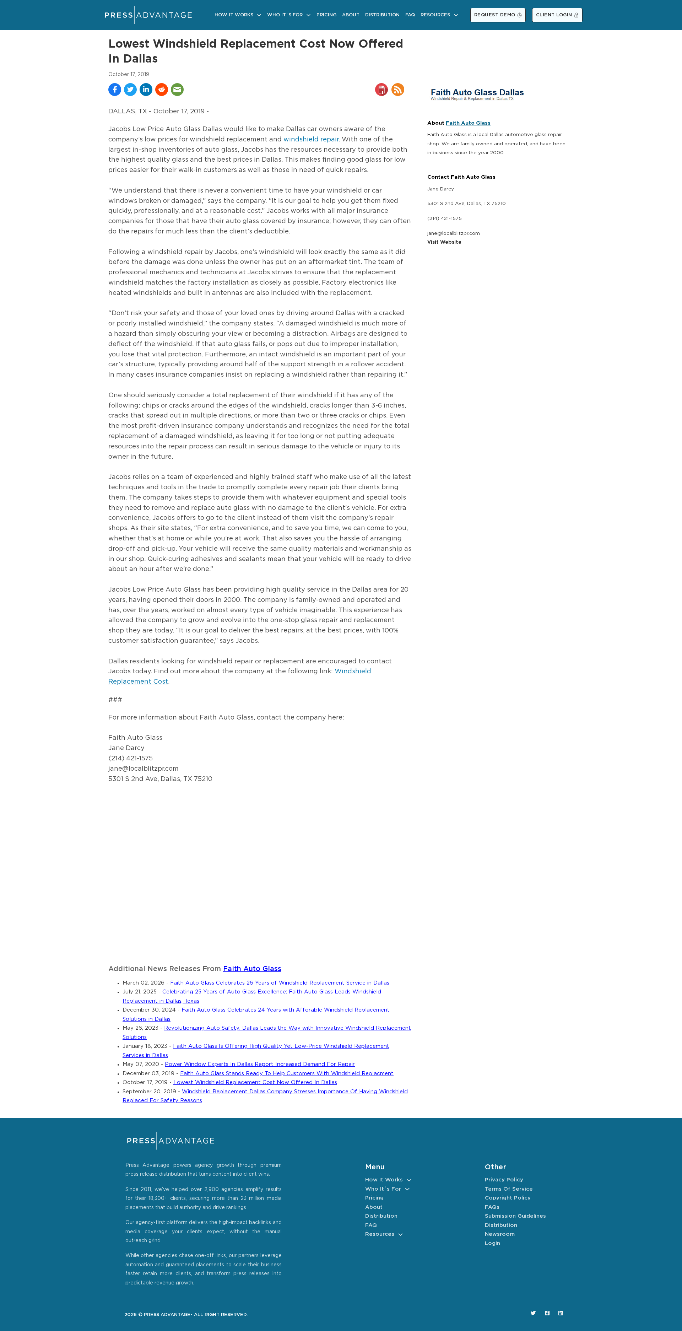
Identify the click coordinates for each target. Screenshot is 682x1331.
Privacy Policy (504, 1180)
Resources (435, 15)
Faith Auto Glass (252, 969)
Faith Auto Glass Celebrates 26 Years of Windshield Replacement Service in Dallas (279, 983)
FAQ (410, 15)
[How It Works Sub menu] (259, 15)
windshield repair (311, 139)
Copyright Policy (508, 1198)
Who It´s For (285, 15)
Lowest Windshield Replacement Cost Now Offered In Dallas (255, 1082)
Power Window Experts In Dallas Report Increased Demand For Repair (260, 1064)
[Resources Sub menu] (456, 15)
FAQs (492, 1207)
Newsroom (500, 1234)
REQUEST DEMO (494, 15)
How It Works (234, 15)
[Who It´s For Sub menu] (308, 15)
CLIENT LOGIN (554, 15)
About (350, 15)
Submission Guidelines (515, 1216)
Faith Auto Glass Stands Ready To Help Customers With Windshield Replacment (287, 1073)
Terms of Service (509, 1189)
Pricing (326, 15)
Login (492, 1243)
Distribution (382, 15)
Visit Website (444, 242)
